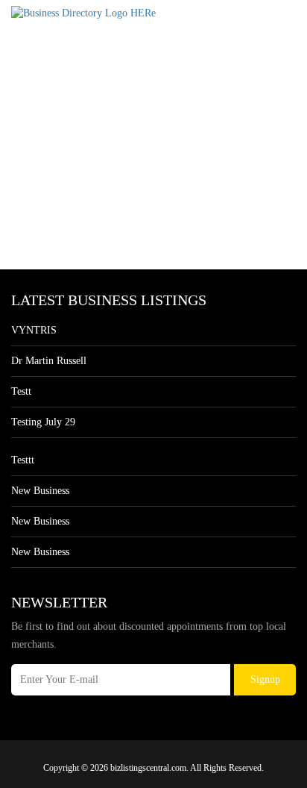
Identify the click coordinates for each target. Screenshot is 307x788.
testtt (22, 460)
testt (21, 391)
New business (40, 490)
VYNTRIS (34, 330)
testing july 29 (43, 422)
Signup (265, 679)
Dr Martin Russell (48, 360)
